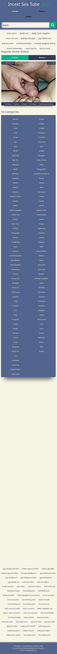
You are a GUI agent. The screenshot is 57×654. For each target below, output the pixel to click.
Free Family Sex (49, 586)
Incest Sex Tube (48, 595)
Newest (42, 11)
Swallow (41, 306)
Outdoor (15, 306)
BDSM (15, 151)
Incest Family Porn (29, 600)
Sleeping (15, 347)
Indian (41, 224)
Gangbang (16, 242)
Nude (42, 283)
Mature (41, 256)
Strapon (41, 297)
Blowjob (15, 178)
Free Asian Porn (22, 622)
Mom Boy (41, 265)
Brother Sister (15, 196)
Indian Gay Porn (44, 626)
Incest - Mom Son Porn (11, 613)
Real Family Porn (44, 591)
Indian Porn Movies (28, 626)
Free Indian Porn (44, 635)
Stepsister (15, 374)
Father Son (16, 215)
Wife (41, 347)
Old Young (15, 292)
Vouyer (41, 333)
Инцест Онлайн (44, 600)
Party (15, 315)
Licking (41, 237)
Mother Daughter (41, 278)
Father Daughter (15, 210)
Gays (15, 247)
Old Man (41, 287)
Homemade (41, 215)
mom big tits (31, 48)
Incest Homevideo (47, 613)
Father (15, 205)
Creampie (41, 133)
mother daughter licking (45, 43)
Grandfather (15, 260)
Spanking (15, 360)
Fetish (15, 219)
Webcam (41, 337)
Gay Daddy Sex (13, 582)
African (15, 119)
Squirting (15, 365)
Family (41, 201)
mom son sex (12, 38)
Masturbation (41, 251)
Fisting (15, 228)
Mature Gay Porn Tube (30, 569)
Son (15, 356)
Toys (41, 324)
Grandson (15, 269)
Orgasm (15, 297)
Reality (15, 328)
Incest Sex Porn (13, 600)
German (15, 251)
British (15, 187)
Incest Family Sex (14, 604)
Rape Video (21, 586)
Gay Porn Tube (36, 622)
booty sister (45, 48)
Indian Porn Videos (13, 635)
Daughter (41, 155)
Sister (15, 342)
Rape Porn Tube (28, 582)
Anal (15, 128)
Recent (42, 57)
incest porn (12, 33)
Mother (41, 274)
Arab (15, 133)
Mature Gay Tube (48, 569)
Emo (41, 187)
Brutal (41, 119)
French (15, 237)
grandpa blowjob (28, 38)
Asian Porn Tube (43, 617)
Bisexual (15, 165)
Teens (41, 315)
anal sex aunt (7, 43)
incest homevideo (14, 48)
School (15, 337)
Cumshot (41, 142)
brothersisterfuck (24, 43)
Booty (15, 183)
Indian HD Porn (28, 631)
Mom (41, 260)
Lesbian (42, 233)
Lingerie (41, 242)
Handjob (15, 283)
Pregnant (15, 319)
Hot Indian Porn (29, 635)
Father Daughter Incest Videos (28, 595)
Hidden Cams (41, 210)
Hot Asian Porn (7, 622)
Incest (41, 219)
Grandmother (15, 265)
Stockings (41, 292)
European (41, 192)
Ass (15, 142)
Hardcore (15, 287)
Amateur (15, 124)
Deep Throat (41, 160)
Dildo (42, 165)
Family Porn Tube (13, 591)
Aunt (15, 146)
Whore (41, 342)
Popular (28, 16)
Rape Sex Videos (43, 582)
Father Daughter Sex (44, 608)
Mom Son (41, 269)
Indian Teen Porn (13, 631)
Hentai (41, 205)
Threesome (41, 319)
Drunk (41, 178)
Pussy (15, 324)
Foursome (15, 233)
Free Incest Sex (43, 604)
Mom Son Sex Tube (30, 613)
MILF (41, 247)
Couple (41, 128)
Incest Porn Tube (14, 617)
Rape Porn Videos (34, 586)
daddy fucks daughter (41, 33)
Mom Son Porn (28, 608)
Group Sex (15, 278)
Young (41, 351)
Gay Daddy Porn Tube (11, 569)
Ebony (41, 183)
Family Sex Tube (8, 595)
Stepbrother (15, 369)
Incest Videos (29, 617)
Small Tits (15, 351)
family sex (24, 33)
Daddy (41, 151)
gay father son (45, 38)
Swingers (41, 310)
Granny (15, 274)
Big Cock (15, 155)
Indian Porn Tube (43, 631)
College (41, 124)
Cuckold (41, 137)
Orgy (15, 301)
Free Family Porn (29, 591)
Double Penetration (41, 174)
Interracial (41, 228)
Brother (15, 192)
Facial (41, 196)
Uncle (41, 328)
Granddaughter (15, 256)
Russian (16, 333)
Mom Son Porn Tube (12, 608)
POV (15, 310)
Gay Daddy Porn (11, 577)
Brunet (15, 201)
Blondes (15, 174)
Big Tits (15, 160)
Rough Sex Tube (8, 586)
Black (15, 169)
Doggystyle (41, 169)
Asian (15, 137)
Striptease (41, 301)
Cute (41, 146)
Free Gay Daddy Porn (29, 573)
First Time (15, 224)
